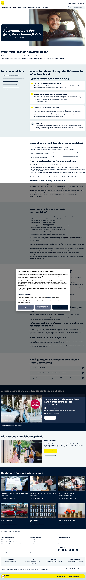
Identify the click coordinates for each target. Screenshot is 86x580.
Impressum (50, 297)
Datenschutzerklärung (25, 294)
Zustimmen (60, 307)
